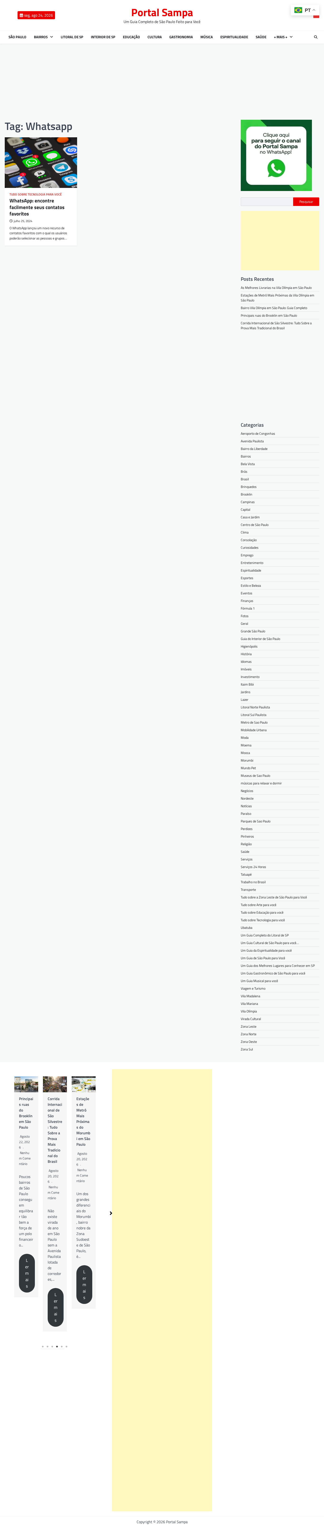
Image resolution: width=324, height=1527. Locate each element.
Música (206, 37)
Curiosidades (250, 547)
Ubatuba (246, 927)
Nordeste (247, 798)
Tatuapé (246, 874)
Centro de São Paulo (254, 524)
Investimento (250, 676)
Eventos (246, 593)
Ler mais (14, 1273)
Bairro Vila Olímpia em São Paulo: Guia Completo (274, 307)
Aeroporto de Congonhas (258, 433)
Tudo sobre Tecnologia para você (35, 194)
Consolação (249, 539)
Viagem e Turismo (253, 988)
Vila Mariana (249, 1003)
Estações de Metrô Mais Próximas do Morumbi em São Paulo (71, 1121)
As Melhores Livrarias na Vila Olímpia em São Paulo (276, 287)
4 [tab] (57, 1346)
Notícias (246, 805)
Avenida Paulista (252, 441)
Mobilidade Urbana (254, 729)
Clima (245, 532)
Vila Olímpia (249, 1011)
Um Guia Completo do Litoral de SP (265, 935)
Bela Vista (248, 463)
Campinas (248, 501)
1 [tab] (43, 1346)
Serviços (247, 859)
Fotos (245, 615)
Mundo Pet (248, 767)
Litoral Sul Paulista (253, 714)
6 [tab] (66, 1346)
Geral (244, 623)
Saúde (261, 37)
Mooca (245, 752)
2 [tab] (47, 1346)
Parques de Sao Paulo (255, 821)
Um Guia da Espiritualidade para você (266, 950)
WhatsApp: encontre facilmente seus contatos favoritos (37, 207)
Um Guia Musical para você (259, 980)
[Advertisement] (162, 81)
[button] (111, 1213)
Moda (245, 737)
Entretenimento (252, 562)
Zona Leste (248, 1026)
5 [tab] (62, 1346)
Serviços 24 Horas (253, 866)
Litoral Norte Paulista (255, 707)
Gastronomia (181, 37)
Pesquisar (306, 201)
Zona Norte (248, 1033)
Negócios (247, 790)
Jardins (245, 691)
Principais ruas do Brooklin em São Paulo (269, 315)
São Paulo (17, 37)
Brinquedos (249, 486)
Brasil (245, 479)
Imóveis (246, 669)
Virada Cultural (251, 1018)
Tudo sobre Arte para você (258, 904)
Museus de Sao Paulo (255, 775)
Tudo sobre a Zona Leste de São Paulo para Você (274, 897)
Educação (131, 37)
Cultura (155, 37)
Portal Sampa (162, 12)
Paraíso (246, 813)
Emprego (247, 555)
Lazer (244, 699)
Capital (245, 509)
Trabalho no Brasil (253, 881)
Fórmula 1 (248, 608)
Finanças (247, 600)
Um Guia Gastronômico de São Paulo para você (273, 973)
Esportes (247, 577)
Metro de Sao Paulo (254, 722)
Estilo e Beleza (251, 585)
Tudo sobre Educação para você (262, 912)
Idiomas (246, 661)
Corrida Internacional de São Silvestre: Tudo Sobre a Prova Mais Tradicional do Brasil (276, 325)
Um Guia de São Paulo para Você (263, 957)
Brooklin (246, 494)
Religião (246, 843)
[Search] (315, 37)
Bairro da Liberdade (254, 448)
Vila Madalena (250, 995)
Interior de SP (103, 37)
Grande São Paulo (253, 631)
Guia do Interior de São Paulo (260, 638)
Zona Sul (247, 1049)
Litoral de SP (72, 37)
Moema (246, 745)
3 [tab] (52, 1346)
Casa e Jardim (250, 517)
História (246, 653)
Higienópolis (249, 646)
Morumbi (247, 760)
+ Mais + (280, 37)
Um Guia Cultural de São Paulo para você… (270, 942)
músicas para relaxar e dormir (261, 783)
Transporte (248, 889)
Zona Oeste (249, 1041)
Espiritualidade (234, 37)
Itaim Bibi (247, 684)
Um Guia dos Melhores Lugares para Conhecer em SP (278, 965)
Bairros (41, 37)
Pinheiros (247, 836)
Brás (244, 471)
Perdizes (247, 828)
